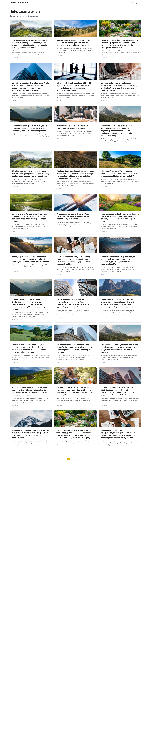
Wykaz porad (125, 3)
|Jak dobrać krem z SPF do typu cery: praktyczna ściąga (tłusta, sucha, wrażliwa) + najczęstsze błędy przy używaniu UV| (119, 173)
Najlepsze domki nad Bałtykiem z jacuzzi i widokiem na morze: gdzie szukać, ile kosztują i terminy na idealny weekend (73, 42)
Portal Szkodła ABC (19, 2)
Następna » (79, 459)
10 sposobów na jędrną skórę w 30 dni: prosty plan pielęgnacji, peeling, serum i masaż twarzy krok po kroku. (73, 216)
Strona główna (136, 3)
